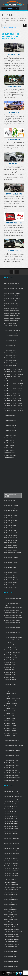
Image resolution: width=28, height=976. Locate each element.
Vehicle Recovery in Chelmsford (11, 557)
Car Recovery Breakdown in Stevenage (13, 637)
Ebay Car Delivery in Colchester (11, 803)
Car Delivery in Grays (9, 437)
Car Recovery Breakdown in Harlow (12, 622)
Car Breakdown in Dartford (10, 340)
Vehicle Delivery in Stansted (10, 537)
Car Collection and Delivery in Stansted (13, 408)
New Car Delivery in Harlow (10, 904)
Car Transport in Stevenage (10, 733)
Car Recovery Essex (8, 642)
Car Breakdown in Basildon (10, 323)
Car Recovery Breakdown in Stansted (12, 635)
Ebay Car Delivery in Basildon (10, 789)
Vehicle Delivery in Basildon (10, 500)
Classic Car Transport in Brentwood (12, 743)
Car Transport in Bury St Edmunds (12, 698)
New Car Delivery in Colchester (11, 894)
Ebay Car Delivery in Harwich (10, 816)
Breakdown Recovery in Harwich (11, 305)
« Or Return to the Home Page (8, 27)
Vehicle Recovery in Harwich (10, 572)
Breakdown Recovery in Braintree (11, 283)
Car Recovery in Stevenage (10, 684)
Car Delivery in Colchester (10, 430)
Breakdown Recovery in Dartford (11, 295)
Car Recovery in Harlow (9, 669)
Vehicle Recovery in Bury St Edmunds (12, 552)
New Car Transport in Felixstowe (11, 944)
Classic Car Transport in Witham (11, 780)
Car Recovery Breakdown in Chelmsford (13, 610)
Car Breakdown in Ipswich (10, 352)
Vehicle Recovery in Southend (11, 579)
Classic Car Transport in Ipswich (11, 767)
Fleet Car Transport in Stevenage (11, 873)
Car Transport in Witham (9, 735)
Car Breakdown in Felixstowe (10, 343)
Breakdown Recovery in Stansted (11, 315)
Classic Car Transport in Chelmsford (12, 750)
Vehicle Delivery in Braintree (10, 503)
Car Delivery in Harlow (9, 440)
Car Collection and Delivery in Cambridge (13, 380)
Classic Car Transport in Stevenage (12, 777)
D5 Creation (11, 974)
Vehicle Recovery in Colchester (11, 560)
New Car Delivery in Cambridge (11, 889)
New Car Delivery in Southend (11, 914)
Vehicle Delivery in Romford (10, 532)
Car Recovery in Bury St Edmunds (11, 652)
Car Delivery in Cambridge (10, 425)
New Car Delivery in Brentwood (11, 884)
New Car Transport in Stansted (11, 961)
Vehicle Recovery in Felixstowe (11, 565)
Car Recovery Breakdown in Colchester (13, 612)
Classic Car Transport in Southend (12, 772)
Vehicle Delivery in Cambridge (10, 510)
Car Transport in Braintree (10, 693)
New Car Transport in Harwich (11, 951)
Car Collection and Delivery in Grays (12, 393)
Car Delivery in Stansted (9, 452)
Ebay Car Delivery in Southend (11, 823)
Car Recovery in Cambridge (10, 654)
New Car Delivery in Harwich (10, 907)
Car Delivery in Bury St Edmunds (11, 423)
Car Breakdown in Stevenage (10, 362)
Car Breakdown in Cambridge (10, 333)
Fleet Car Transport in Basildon (11, 833)
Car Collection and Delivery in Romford (13, 403)
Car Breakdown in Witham (10, 365)
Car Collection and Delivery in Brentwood (13, 374)
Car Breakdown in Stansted (10, 360)
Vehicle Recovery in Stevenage (11, 584)
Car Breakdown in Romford (10, 355)
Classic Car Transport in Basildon (11, 738)
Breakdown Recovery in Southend (12, 313)
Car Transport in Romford (10, 725)
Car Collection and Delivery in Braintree (13, 371)
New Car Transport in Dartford (11, 941)
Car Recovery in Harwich (9, 672)
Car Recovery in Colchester (10, 659)
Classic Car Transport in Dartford (11, 755)
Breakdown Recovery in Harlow (11, 303)
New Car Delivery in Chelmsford (11, 892)
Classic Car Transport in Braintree (11, 740)
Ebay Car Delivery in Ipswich (10, 818)
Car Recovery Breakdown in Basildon (12, 596)
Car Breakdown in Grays (9, 345)
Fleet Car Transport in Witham (11, 875)
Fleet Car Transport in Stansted (11, 870)
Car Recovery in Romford (10, 677)
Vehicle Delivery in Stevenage (10, 540)
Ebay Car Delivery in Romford (11, 821)
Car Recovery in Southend (10, 679)
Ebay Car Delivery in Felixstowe (11, 808)
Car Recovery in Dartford (9, 662)
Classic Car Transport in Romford (11, 770)
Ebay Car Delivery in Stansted (11, 826)
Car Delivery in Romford (9, 447)
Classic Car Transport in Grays (11, 760)
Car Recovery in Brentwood (10, 649)
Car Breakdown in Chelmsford (11, 335)
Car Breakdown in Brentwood (11, 328)
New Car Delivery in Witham (10, 921)
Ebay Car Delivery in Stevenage (11, 828)
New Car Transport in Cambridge (11, 934)
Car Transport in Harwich (9, 720)
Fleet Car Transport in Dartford (11, 851)
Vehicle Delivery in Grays (9, 522)
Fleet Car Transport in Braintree (11, 836)
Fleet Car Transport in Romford (11, 865)
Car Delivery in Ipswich (9, 445)
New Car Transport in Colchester (11, 939)
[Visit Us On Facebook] (20, 973)
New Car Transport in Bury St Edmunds (13, 931)
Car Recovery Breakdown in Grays (12, 620)
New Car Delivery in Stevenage (11, 919)
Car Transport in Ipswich (9, 723)
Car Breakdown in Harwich (10, 350)
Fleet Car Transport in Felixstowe (11, 853)
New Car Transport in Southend (11, 959)
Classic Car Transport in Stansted (11, 775)
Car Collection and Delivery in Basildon (13, 369)
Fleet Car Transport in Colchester (11, 848)
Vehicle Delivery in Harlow (10, 525)
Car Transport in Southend (10, 728)
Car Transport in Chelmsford (10, 703)
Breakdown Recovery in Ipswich (11, 308)
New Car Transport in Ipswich (11, 954)
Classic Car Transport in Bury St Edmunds (13, 745)
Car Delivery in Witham (9, 457)
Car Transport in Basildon (10, 691)
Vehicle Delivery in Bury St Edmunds (12, 508)
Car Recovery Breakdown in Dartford (12, 615)
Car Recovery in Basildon (9, 645)
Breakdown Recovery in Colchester (12, 293)
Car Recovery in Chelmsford (10, 657)
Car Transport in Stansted (10, 730)
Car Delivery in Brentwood (10, 420)
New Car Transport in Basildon (11, 924)
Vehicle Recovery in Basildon (10, 545)
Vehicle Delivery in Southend (10, 535)
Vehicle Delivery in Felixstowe (10, 520)
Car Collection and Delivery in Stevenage (13, 410)
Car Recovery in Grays (9, 667)
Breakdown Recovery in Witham (11, 320)
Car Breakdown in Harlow (10, 348)
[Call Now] (3, 973)
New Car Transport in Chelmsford (11, 936)
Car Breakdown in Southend (10, 357)
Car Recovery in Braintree (10, 647)
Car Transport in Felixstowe (10, 710)
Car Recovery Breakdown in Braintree (12, 598)
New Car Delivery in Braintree (10, 882)
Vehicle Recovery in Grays (10, 567)
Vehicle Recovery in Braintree (10, 547)
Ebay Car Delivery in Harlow (10, 813)
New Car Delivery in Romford (10, 911)
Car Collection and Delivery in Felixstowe (13, 390)
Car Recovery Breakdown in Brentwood (13, 601)
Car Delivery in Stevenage (10, 455)
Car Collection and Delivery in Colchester (13, 385)
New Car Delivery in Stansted (10, 916)
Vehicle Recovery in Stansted (10, 582)
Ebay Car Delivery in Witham (10, 831)
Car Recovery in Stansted (10, 682)
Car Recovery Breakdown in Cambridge (13, 607)
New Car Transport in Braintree (11, 926)
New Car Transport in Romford (11, 956)
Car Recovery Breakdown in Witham (12, 640)
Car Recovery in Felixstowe (10, 664)
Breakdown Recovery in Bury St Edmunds (13, 288)
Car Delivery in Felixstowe (10, 435)
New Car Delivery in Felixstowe (11, 899)
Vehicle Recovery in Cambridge (11, 555)
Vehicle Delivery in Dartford (10, 517)
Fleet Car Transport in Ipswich (11, 863)
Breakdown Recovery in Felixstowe (12, 298)
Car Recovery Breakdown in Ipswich (12, 627)
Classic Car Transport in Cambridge (12, 748)
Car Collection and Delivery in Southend (13, 405)
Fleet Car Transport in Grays (10, 856)
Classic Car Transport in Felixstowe (12, 758)
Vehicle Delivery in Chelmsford (11, 513)
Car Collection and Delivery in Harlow (12, 395)
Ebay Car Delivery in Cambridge (11, 799)
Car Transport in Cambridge (10, 701)
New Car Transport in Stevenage (11, 964)
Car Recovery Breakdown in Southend (12, 632)
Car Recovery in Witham (9, 687)
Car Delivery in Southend (9, 450)
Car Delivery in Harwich (9, 442)
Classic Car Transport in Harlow (11, 762)
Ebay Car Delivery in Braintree (11, 791)
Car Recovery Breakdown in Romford (12, 630)
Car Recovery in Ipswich (9, 674)
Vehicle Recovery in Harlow (10, 570)
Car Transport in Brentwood (10, 696)
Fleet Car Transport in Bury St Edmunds (13, 841)
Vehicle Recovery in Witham (10, 587)
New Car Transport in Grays (10, 946)
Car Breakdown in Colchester (10, 338)
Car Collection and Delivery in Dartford (13, 388)
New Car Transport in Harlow (10, 949)
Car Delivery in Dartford (9, 433)
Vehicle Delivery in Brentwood (11, 505)
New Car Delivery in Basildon (10, 879)
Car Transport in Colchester (10, 705)
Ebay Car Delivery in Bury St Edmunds (13, 796)
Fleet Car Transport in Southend (11, 868)
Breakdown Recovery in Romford (11, 310)
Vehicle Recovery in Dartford (10, 562)
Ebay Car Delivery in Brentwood (11, 794)
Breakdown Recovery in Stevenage (12, 318)
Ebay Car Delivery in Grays (10, 811)
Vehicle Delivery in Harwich (10, 527)
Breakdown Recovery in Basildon (11, 281)
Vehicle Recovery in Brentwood (11, 550)
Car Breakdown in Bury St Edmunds (12, 330)
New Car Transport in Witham (11, 966)
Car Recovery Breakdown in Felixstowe (13, 617)
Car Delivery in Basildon (9, 415)
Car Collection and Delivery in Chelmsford (13, 383)
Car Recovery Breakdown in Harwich (12, 625)
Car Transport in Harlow (9, 715)
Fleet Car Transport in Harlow (10, 858)
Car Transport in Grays (9, 713)
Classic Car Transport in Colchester (12, 753)
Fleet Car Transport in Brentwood (11, 838)
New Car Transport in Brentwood (11, 929)
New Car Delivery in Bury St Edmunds (12, 887)
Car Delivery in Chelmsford (10, 428)
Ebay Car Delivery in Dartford (10, 806)
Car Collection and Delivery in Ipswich (12, 400)
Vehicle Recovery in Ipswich (10, 575)
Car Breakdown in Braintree (10, 325)
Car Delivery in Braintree (9, 418)
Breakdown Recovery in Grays (11, 300)
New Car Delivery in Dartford (10, 897)
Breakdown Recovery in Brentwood (12, 286)
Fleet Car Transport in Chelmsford (11, 846)
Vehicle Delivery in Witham (10, 542)
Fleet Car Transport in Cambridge (11, 843)
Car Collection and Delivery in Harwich (12, 398)
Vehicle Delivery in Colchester (10, 515)
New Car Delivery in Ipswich (10, 909)
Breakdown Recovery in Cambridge (12, 291)
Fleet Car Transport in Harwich (11, 860)
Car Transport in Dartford (10, 708)
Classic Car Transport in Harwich (11, 765)
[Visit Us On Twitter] (17, 973)
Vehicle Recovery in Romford (10, 577)
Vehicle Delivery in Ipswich (10, 530)
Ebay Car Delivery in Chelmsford (11, 801)
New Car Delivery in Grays (10, 902)
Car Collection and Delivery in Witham (12, 413)
